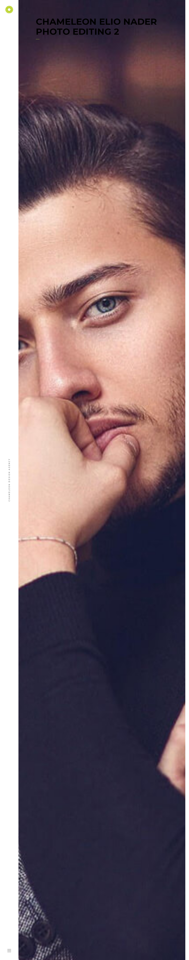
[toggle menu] (9, 950)
